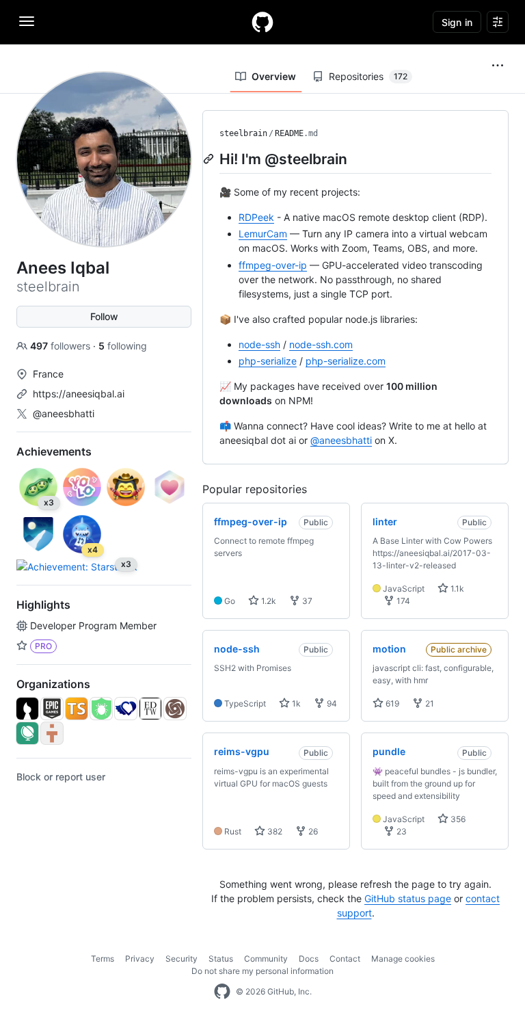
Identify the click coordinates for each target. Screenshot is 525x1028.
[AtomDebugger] (101, 709)
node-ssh (259, 344)
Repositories (368, 76)
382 (273, 831)
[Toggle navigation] (26, 21)
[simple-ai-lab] (52, 733)
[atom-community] (175, 709)
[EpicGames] (52, 709)
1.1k (456, 588)
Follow (104, 316)
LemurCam (263, 233)
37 (306, 601)
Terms (102, 958)
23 (400, 831)
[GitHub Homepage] (222, 992)
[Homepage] (262, 22)
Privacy (139, 958)
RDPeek (256, 217)
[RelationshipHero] (126, 709)
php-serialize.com (346, 361)
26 (312, 831)
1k (295, 703)
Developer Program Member (93, 625)
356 (457, 819)
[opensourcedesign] (27, 709)
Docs (309, 958)
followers (61, 346)
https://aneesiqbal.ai (78, 393)
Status (220, 958)
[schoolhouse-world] (27, 733)
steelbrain (243, 133)
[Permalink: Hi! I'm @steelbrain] (209, 158)
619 (391, 703)
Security (181, 958)
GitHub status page (407, 898)
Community (266, 958)
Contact (344, 958)
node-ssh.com (321, 344)
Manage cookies (403, 958)
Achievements (54, 451)
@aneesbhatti (63, 413)
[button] (498, 65)
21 (428, 703)
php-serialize (268, 361)
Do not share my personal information (262, 971)
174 (402, 601)
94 (331, 703)
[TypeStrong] (77, 709)
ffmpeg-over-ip (273, 265)
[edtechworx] (150, 709)
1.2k (267, 601)
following (122, 346)
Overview (274, 76)
